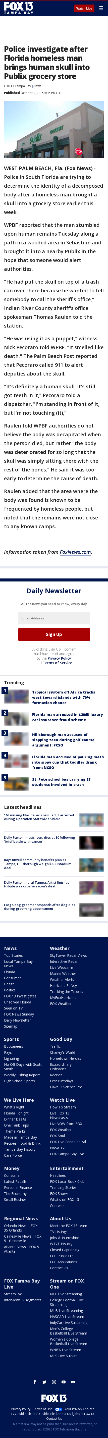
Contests (57, 1205)
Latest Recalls (15, 1181)
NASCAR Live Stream (67, 1316)
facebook (35, 1382)
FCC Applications (63, 1261)
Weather (60, 948)
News (37, 86)
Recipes (56, 1075)
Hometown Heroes (65, 1058)
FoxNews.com (75, 552)
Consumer (12, 978)
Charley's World (62, 1052)
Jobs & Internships (65, 1237)
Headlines (58, 1175)
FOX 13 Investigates (20, 996)
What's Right (14, 1107)
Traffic (55, 1046)
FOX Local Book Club (67, 1181)
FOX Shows (59, 1193)
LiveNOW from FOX (66, 1123)
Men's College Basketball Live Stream (68, 1331)
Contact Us (59, 1267)
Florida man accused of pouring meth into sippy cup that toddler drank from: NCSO (68, 762)
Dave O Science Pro (66, 1087)
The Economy (15, 1193)
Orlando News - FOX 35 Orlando (20, 1228)
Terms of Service (57, 662)
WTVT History (61, 1243)
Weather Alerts (62, 979)
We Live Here (19, 1100)
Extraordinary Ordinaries (61, 1066)
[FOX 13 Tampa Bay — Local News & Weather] (18, 8)
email (73, 1382)
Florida (9, 972)
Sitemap (10, 1026)
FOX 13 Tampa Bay (17, 86)
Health (9, 984)
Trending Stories (63, 1187)
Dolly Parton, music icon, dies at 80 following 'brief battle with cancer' (39, 839)
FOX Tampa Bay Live (67, 1153)
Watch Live (84, 8)
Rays (8, 1052)
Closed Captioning (64, 1249)
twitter (44, 1382)
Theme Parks (15, 1131)
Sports (11, 1039)
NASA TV (57, 1147)
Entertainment (67, 1168)
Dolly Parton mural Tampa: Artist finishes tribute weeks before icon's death (36, 884)
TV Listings (59, 1231)
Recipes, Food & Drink (22, 1143)
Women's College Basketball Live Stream (68, 1341)
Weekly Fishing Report (22, 1075)
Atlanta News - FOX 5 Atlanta (21, 1249)
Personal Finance (18, 1187)
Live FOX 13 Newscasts (59, 1115)
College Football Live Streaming (67, 1302)
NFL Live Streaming (66, 1294)
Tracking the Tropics (66, 991)
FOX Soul (57, 1135)
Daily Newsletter (17, 1020)
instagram (54, 1382)
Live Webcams (62, 967)
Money (11, 1168)
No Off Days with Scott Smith (23, 1066)
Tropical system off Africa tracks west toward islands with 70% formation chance (63, 697)
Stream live (13, 1294)
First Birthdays (61, 1081)
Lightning (11, 1058)
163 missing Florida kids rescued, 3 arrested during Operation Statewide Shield (39, 817)
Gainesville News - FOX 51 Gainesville (22, 1238)
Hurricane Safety (63, 985)
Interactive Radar (64, 961)
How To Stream (63, 1107)
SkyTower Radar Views (68, 955)
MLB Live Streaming (66, 1310)
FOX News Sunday (19, 1014)
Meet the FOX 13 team (68, 1225)
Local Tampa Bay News (18, 963)
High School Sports (19, 1081)
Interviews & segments (22, 1300)
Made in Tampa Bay (20, 1137)
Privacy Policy (59, 658)
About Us (60, 1218)
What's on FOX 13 (64, 1199)
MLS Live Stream (64, 1355)
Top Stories (13, 955)
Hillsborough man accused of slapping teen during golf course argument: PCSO (63, 740)
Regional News (21, 1218)
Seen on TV (13, 1008)
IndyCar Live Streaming (68, 1322)
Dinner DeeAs (15, 1119)
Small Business (16, 1199)
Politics (10, 990)
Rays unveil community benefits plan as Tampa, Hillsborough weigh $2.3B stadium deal (37, 864)
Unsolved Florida (17, 1002)
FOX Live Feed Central (68, 1141)
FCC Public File (62, 1255)
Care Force (13, 1155)
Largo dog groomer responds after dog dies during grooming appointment (39, 906)
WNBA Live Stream (65, 1349)
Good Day (61, 1039)
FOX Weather (61, 1003)
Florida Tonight (16, 1113)
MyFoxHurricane (63, 997)
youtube (64, 1382)
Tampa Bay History (19, 1149)
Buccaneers (13, 1046)
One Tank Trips (16, 1125)
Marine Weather (63, 973)
